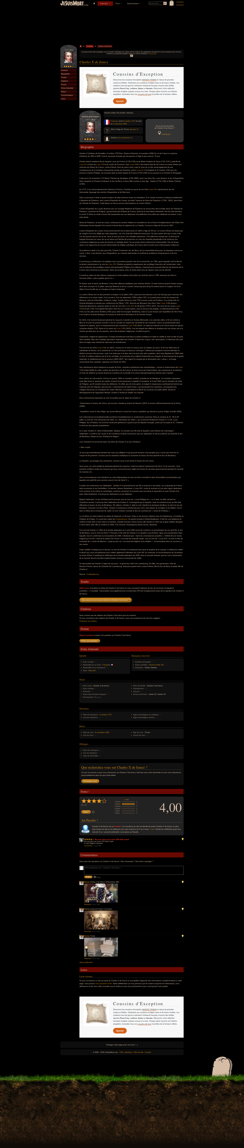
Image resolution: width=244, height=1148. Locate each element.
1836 (125, 124)
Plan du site (138, 1052)
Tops (118, 3)
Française (106, 665)
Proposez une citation (88, 621)
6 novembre (117, 124)
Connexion (180, 5)
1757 (133, 121)
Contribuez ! (166, 134)
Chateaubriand (121, 519)
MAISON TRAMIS (149, 80)
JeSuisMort (72, 3)
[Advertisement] (122, 26)
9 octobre (127, 121)
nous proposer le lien (103, 983)
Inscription (180, 2)
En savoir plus (152, 53)
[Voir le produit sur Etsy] (96, 84)
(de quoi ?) (133, 129)
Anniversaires (133, 3)
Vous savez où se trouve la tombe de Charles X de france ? (105, 600)
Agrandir (120, 101)
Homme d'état (154, 665)
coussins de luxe (144, 94)
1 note (126, 799)
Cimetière (104, 3)
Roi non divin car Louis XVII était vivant (112, 839)
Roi (162, 665)
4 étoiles (117, 804)
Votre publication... (86, 962)
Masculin (92, 670)
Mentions (128, 1052)
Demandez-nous (90, 781)
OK (132, 56)
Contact (148, 1052)
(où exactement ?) (124, 138)
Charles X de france (105, 46)
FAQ (121, 1052)
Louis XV (82, 164)
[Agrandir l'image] (105, 75)
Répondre (87, 904)
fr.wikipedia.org (93, 574)
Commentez (88, 846)
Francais (114, 121)
